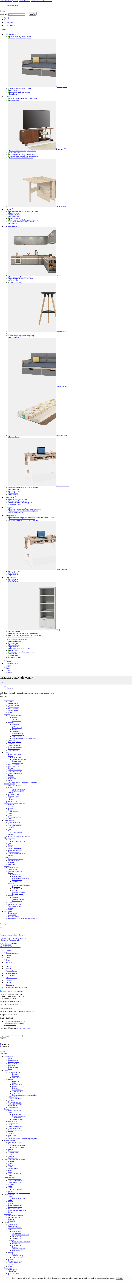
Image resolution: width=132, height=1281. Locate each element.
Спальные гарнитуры (30, 211)
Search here (4, 14)
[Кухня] (32, 275)
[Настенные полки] (14, 158)
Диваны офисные (26, 637)
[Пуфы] (10, 94)
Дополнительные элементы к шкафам (24, 738)
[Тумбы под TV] (32, 149)
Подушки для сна (17, 894)
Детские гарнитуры (28, 335)
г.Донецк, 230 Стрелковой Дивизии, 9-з (13, 938)
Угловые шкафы (17, 736)
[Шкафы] (11, 100)
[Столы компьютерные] (16, 487)
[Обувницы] (12, 512)
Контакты (9, 673)
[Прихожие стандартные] (16, 509)
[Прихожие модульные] (16, 511)
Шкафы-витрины (17, 733)
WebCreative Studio (24, 1028)
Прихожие (9, 507)
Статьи (8, 670)
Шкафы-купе (10, 497)
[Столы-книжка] (32, 206)
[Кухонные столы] (14, 277)
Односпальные (16, 757)
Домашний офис (11, 515)
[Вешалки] (11, 641)
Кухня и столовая (11, 226)
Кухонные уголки (27, 279)
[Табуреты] (12, 282)
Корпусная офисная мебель (17, 853)
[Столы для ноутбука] (32, 569)
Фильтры (9, 688)
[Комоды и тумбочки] (15, 151)
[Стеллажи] (12, 152)
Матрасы (18, 215)
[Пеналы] (11, 631)
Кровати (17, 213)
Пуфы (15, 94)
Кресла (16, 90)
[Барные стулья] (32, 331)
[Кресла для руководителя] (17, 635)
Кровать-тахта (16, 761)
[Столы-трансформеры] (16, 156)
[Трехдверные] (13, 501)
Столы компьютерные (31, 487)
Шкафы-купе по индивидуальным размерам (22, 918)
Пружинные (16, 887)
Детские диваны (61, 87)
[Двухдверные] (13, 499)
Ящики (14, 726)
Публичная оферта (10, 1025)
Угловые (17, 504)
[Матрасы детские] (32, 435)
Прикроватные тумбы (31, 220)
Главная (8, 661)
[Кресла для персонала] (16, 633)
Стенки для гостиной (30, 98)
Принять (119, 1278)
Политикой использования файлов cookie (100, 1278)
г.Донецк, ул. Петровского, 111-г (10, 940)
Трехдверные (22, 501)
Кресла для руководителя (34, 635)
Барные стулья (61, 331)
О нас (8, 668)
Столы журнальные (28, 154)
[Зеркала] (11, 643)
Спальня (8, 209)
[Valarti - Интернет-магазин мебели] (3, 11)
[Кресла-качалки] (14, 648)
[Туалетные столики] (15, 222)
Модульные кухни (18, 791)
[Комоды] (11, 218)
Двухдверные (22, 499)
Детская (8, 334)
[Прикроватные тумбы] (16, 220)
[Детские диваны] (32, 87)
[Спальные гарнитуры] (15, 211)
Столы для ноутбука (62, 569)
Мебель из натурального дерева (16, 640)
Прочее (10, 834)
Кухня (58, 275)
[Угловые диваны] (14, 38)
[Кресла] (11, 90)
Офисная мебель (11, 577)
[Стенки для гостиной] (15, 98)
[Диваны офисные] (14, 637)
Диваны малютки (26, 88)
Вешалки (18, 641)
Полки (16, 493)
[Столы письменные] (32, 486)
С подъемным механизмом (20, 878)
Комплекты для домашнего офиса (43, 517)
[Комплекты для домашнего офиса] (20, 517)
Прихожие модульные (31, 511)
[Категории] (5, 19)
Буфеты (10, 792)
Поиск (31, 14)
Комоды (17, 218)
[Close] (7, 695)
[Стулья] (11, 280)
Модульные (15, 719)
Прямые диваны (25, 36)
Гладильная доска (13, 867)
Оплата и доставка (12, 663)
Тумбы (16, 573)
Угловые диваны (25, 38)
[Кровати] (11, 213)
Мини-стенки (16, 721)
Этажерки (19, 657)
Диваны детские (61, 386)
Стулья (16, 280)
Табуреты (19, 282)
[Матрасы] (11, 215)
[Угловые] (11, 504)
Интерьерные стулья (14, 785)
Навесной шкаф (17, 728)
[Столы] (11, 579)
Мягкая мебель (11, 34)
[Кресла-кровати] (14, 92)
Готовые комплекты (18, 789)
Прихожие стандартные (33, 509)
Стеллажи (19, 152)
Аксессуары (12, 778)
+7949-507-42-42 (41, 1)
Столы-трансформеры (31, 156)
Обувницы (19, 512)
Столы (16, 579)
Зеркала (17, 643)
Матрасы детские (61, 435)
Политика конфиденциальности (14, 1021)
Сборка (8, 666)
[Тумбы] (11, 573)
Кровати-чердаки (17, 763)
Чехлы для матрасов (18, 892)
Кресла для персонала (31, 633)
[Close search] (1, 1042)
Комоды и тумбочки (29, 151)
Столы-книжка (61, 206)
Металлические (17, 880)
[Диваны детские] (32, 386)
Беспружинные (17, 888)
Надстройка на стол (18, 841)
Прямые (14, 717)
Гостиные (9, 96)
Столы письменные (62, 486)
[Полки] (11, 493)
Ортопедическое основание (21, 885)
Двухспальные (16, 874)
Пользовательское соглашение (14, 1023)
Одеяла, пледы (12, 869)
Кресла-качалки (25, 648)
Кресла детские (17, 832)
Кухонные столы (25, 277)
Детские (14, 890)
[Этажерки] (12, 657)
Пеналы (17, 631)
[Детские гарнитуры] (15, 335)
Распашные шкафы (18, 735)
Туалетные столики (28, 222)
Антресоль (15, 724)
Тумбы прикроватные (15, 770)
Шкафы (16, 100)
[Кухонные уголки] (14, 279)
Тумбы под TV (61, 149)
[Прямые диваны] (14, 36)
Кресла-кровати (25, 92)
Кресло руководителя (15, 850)
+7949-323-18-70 (9, 1)
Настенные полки (27, 158)
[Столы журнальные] (15, 154)
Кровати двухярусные (19, 759)
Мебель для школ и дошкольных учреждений (22, 782)
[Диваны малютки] (14, 88)
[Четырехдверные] (14, 503)
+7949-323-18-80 (24, 1)
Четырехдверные (26, 503)
